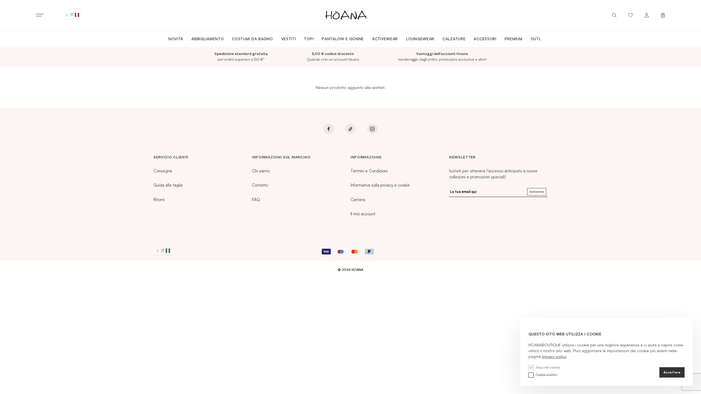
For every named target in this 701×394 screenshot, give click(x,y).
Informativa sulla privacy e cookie (380, 185)
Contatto (260, 185)
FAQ (256, 199)
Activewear (385, 38)
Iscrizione (537, 191)
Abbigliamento (207, 38)
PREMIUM (513, 38)
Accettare (671, 372)
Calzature (454, 38)
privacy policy (554, 356)
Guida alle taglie (168, 185)
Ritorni (159, 199)
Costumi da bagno (252, 38)
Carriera (357, 199)
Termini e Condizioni (368, 170)
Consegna (162, 170)
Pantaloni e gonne (343, 38)
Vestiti (288, 38)
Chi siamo (261, 170)
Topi (309, 38)
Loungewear (420, 38)
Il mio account (362, 213)
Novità (175, 38)
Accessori (485, 38)
